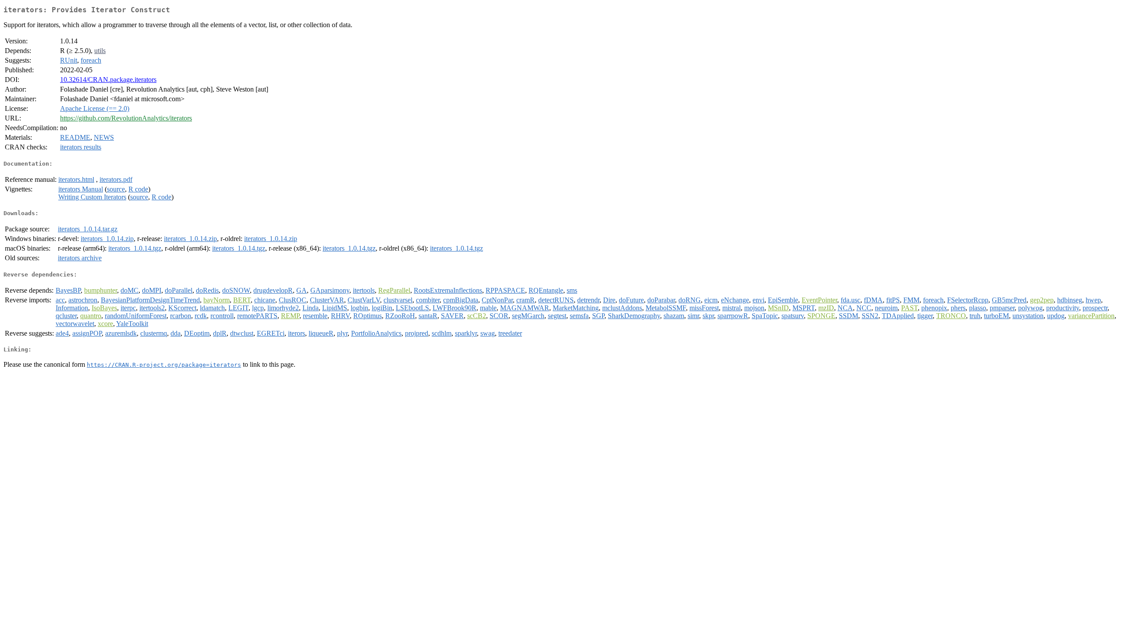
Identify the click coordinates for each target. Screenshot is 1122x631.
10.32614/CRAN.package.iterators (108, 79)
